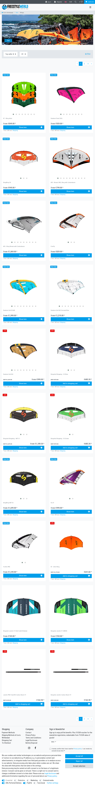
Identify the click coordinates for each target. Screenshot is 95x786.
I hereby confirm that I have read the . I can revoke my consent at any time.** (72, 750)
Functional (41, 783)
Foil (16, 12)
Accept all (79, 756)
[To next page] (91, 64)
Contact (28, 732)
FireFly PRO (6, 567)
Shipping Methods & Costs (11, 735)
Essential (9, 780)
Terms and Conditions (33, 738)
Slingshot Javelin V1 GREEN (59, 631)
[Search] (75, 2)
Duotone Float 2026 (56, 118)
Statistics (21, 780)
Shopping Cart (7, 740)
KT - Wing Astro (7, 118)
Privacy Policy (30, 735)
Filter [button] (88, 54)
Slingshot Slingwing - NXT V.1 (11, 438)
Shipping (15, 130)
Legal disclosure (50, 773)
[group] (24, 94)
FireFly (53, 246)
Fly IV (52, 503)
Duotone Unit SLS (8, 374)
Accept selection (79, 766)
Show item (23, 127)
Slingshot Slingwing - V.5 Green (60, 438)
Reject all (79, 761)
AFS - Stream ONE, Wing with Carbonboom (63, 182)
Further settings (52, 783)
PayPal (29, 783)
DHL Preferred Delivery (13, 783)
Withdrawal (6, 738)
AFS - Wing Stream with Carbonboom (14, 246)
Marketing (34, 780)
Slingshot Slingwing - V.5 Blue (59, 374)
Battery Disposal (31, 743)
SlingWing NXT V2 (8, 503)
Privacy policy (52, 776)
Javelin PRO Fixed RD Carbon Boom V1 (14, 695)
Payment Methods (8, 732)
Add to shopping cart (70, 383)
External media (48, 780)
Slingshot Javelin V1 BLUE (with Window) (15, 631)
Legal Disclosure (31, 740)
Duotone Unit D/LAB (9, 310)
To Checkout (6, 743)
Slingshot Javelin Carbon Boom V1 (61, 695)
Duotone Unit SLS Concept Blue (60, 310)
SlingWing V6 (7, 182)
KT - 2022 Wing (55, 567)
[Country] (65, 2)
